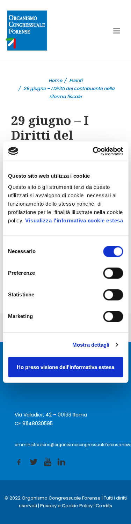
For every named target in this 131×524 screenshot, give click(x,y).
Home (55, 80)
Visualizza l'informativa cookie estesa (74, 220)
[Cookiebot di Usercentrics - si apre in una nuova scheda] (93, 151)
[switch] (113, 273)
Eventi (75, 80)
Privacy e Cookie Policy (66, 505)
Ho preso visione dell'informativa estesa (65, 367)
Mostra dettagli (91, 345)
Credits (104, 505)
